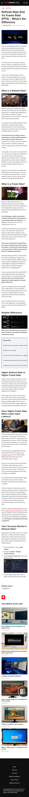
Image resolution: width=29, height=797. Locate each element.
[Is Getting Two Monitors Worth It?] (14, 665)
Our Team (14, 773)
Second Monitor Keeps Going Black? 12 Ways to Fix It (13, 627)
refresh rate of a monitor (13, 145)
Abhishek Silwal (6, 726)
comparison (5, 588)
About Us (14, 770)
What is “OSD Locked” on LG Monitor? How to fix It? (14, 748)
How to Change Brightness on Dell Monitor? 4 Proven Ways (14, 700)
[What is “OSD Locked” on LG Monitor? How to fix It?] (14, 737)
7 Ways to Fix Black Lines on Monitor (12, 724)
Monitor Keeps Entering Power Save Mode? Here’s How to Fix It (14, 652)
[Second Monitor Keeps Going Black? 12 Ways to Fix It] (14, 616)
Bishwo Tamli (5, 703)
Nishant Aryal (5, 654)
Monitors (8, 8)
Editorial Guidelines (14, 776)
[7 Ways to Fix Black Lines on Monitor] (14, 714)
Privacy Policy (14, 779)
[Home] (12, 4)
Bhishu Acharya (6, 678)
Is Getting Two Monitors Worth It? (11, 676)
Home (3, 8)
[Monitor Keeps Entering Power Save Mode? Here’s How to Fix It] (14, 641)
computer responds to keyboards (13, 510)
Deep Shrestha (7, 25)
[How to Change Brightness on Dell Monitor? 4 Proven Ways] (14, 689)
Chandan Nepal (6, 630)
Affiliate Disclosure (14, 783)
